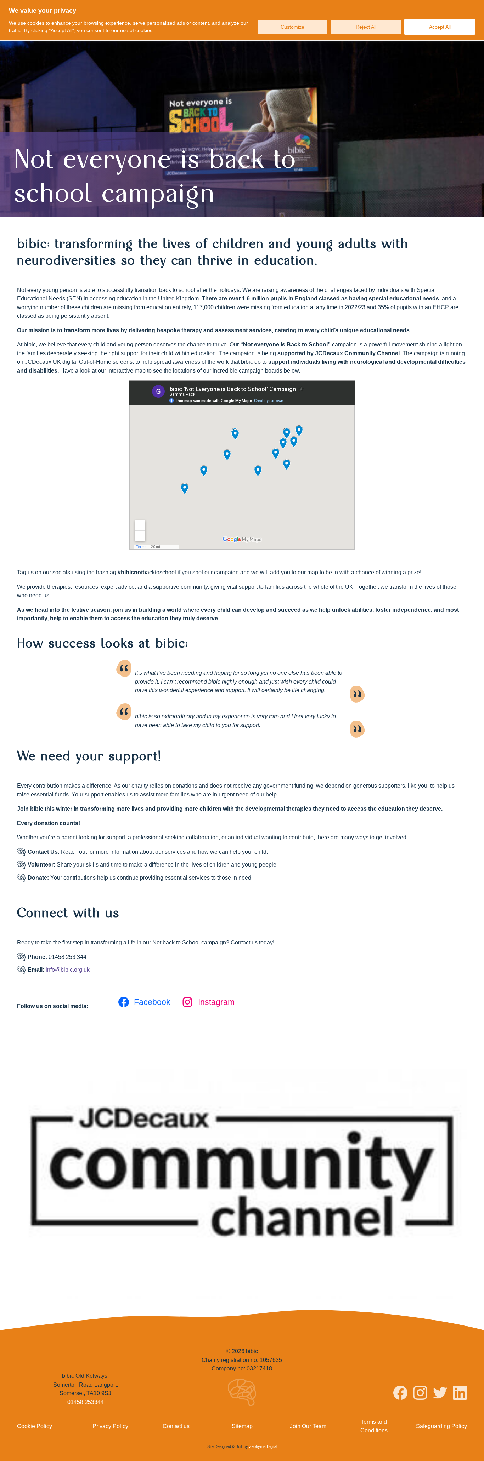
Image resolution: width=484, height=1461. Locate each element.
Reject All (366, 27)
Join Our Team (308, 1426)
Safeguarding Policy (441, 1426)
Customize (292, 27)
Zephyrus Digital (263, 1446)
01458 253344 (85, 1402)
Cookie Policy (34, 1426)
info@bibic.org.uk (68, 969)
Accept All (440, 27)
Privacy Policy (110, 1426)
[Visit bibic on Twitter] (440, 1394)
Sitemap (242, 1426)
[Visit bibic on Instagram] (420, 1394)
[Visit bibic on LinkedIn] (460, 1394)
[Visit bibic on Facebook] (400, 1394)
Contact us (176, 1426)
